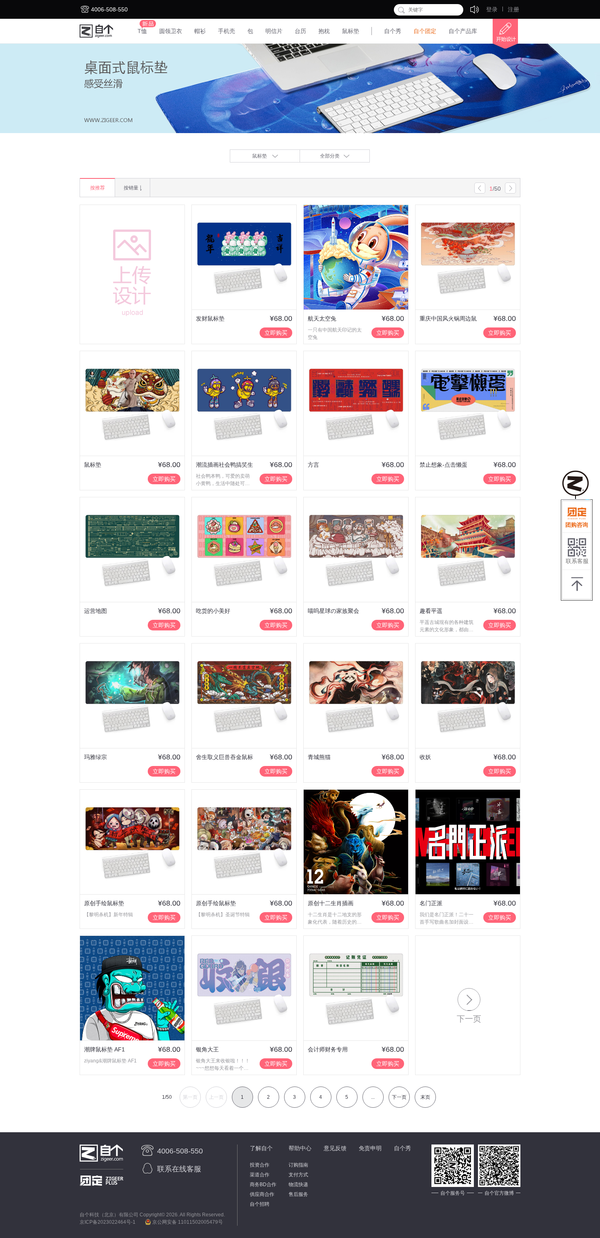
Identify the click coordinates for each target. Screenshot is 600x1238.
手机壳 (226, 31)
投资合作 (259, 1165)
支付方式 (298, 1175)
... (373, 1097)
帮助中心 (300, 1148)
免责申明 (370, 1148)
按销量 (131, 188)
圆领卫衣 (170, 31)
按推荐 (97, 188)
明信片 (273, 31)
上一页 (216, 1097)
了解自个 (261, 1148)
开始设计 (501, 34)
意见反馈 (335, 1148)
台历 (300, 31)
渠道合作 (259, 1175)
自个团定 (424, 31)
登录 (492, 9)
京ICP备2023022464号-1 (108, 1222)
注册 (513, 9)
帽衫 (200, 31)
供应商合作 (262, 1194)
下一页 (399, 1097)
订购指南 (298, 1165)
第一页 (190, 1097)
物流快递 (298, 1184)
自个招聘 (259, 1204)
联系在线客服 (179, 1169)
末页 (425, 1097)
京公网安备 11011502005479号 (187, 1222)
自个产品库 (463, 31)
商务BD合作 (263, 1184)
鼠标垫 (350, 31)
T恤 (142, 31)
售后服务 (298, 1194)
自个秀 (392, 31)
